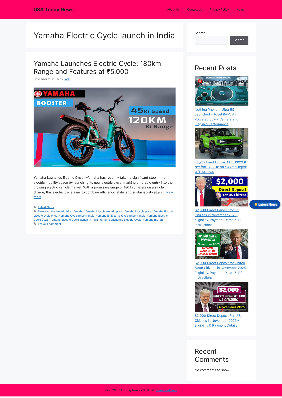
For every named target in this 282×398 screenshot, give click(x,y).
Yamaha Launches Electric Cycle (120, 219)
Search (200, 33)
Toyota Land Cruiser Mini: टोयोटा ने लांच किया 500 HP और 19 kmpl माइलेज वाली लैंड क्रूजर (221, 167)
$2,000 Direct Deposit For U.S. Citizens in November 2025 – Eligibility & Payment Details (218, 320)
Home (241, 9)
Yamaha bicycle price (137, 211)
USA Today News (54, 9)
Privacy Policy (219, 9)
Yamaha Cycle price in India (76, 215)
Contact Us (194, 9)
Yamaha (78, 211)
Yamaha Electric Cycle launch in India (74, 219)
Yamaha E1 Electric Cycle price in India (120, 215)
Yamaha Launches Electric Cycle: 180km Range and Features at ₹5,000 (97, 67)
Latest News (46, 207)
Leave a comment (49, 223)
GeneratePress (166, 390)
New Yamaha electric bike (54, 211)
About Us (173, 9)
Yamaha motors (153, 219)
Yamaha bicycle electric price (103, 211)
